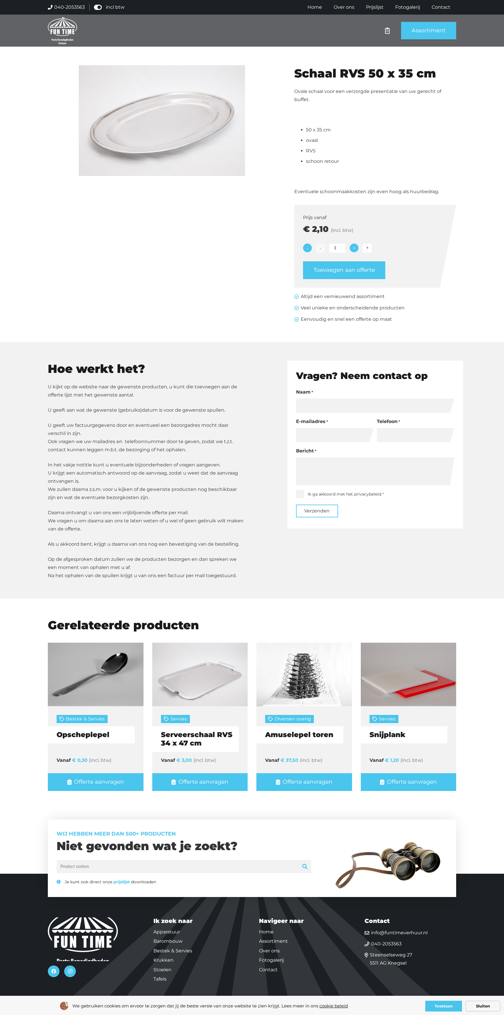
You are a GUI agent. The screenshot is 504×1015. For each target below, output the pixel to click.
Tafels (160, 979)
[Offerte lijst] (387, 30)
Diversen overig (292, 719)
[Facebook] (54, 971)
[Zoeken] (305, 866)
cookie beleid (333, 1006)
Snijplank (387, 734)
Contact (268, 969)
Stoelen (162, 969)
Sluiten (483, 1006)
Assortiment (273, 941)
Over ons (269, 951)
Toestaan (444, 1006)
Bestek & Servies (85, 719)
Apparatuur (166, 932)
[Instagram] (70, 971)
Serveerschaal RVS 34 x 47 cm (196, 738)
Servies (178, 719)
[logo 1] (62, 30)
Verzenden (317, 511)
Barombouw (168, 941)
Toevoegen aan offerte (344, 270)
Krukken (163, 960)
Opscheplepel (83, 734)
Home (266, 932)
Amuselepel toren (299, 734)
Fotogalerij (271, 960)
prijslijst (121, 881)
